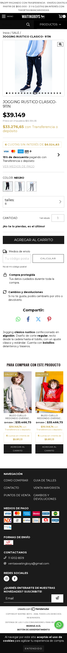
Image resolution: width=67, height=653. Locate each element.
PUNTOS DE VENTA (17, 495)
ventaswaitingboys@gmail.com (28, 563)
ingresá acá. (33, 626)
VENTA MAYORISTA (47, 488)
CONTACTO (11, 488)
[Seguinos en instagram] (6, 578)
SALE (15, 33)
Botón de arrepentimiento (33, 630)
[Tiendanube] (33, 610)
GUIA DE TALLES (45, 480)
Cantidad (10, 218)
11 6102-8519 (16, 558)
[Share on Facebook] (28, 319)
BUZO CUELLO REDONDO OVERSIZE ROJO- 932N (49, 417)
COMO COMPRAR (16, 480)
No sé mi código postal (15, 266)
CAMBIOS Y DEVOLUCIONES (45, 497)
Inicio (6, 33)
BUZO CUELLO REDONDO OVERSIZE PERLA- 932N (17, 417)
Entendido (33, 648)
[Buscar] (28, 24)
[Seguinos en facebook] (14, 578)
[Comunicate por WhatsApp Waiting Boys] (58, 625)
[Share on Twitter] (38, 319)
